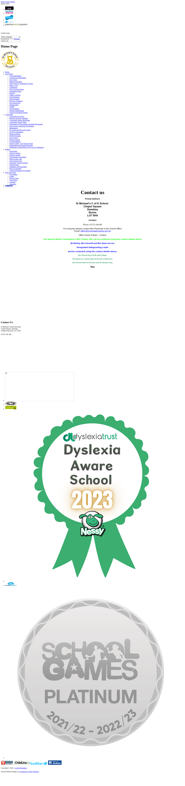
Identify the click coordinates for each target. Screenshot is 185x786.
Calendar (12, 182)
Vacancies (12, 184)
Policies (12, 93)
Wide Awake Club (15, 159)
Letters (11, 176)
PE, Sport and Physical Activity (20, 130)
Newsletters (13, 174)
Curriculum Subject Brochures (19, 120)
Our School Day (15, 103)
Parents (7, 149)
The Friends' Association (17, 157)
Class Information (15, 76)
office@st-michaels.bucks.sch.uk (96, 231)
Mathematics (13, 128)
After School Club (15, 161)
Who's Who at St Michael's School (21, 84)
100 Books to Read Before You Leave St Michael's (26, 147)
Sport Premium (14, 99)
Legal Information (21, 768)
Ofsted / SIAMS (14, 95)
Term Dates (13, 151)
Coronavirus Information (17, 78)
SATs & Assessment (16, 132)
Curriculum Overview (16, 116)
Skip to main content (8, 2)
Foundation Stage (15, 91)
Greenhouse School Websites (29, 772)
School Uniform (14, 153)
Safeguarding (13, 105)
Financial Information (16, 111)
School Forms (14, 165)
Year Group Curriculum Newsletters (21, 126)
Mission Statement (15, 82)
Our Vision (13, 80)
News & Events (10, 172)
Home (7, 72)
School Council (14, 140)
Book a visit (13, 85)
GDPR (11, 107)
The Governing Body (16, 89)
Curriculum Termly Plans (17, 122)
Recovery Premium (15, 101)
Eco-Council (13, 138)
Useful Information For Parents (19, 171)
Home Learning (14, 134)
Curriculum (9, 114)
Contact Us (9, 186)
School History (14, 109)
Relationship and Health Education (21, 145)
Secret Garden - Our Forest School (21, 143)
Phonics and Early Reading (18, 118)
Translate (17, 39)
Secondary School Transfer (18, 163)
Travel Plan (13, 180)
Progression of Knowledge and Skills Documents (26, 124)
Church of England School (18, 113)
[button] (10, 31)
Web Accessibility (15, 169)
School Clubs (14, 178)
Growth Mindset (15, 142)
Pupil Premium (14, 97)
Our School (9, 74)
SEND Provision (15, 136)
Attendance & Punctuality (18, 167)
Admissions (13, 87)
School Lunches (14, 155)
